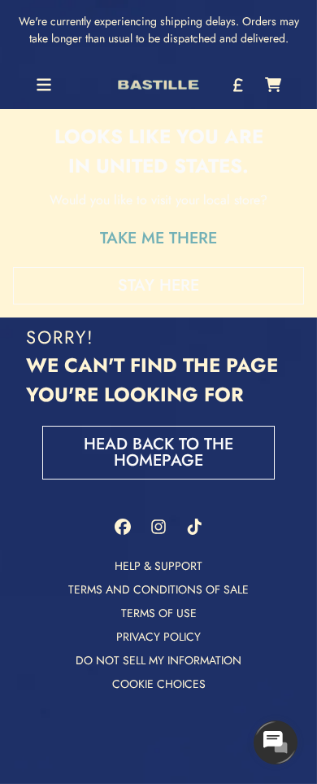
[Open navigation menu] (44, 85)
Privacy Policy (158, 637)
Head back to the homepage (158, 452)
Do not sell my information (158, 660)
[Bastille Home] (158, 85)
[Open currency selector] (237, 85)
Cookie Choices (159, 684)
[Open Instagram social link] (158, 527)
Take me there (158, 238)
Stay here (158, 285)
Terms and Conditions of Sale (158, 589)
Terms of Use (159, 613)
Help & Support (158, 566)
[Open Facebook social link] (123, 527)
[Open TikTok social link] (194, 527)
